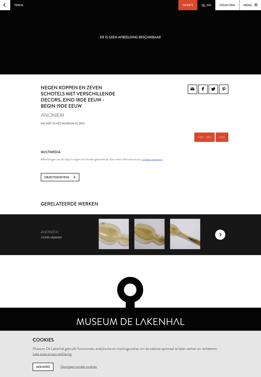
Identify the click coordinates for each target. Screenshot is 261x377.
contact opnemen (152, 159)
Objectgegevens (57, 177)
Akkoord (43, 367)
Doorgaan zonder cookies (78, 366)
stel (222, 137)
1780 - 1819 (204, 137)
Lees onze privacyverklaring (52, 354)
